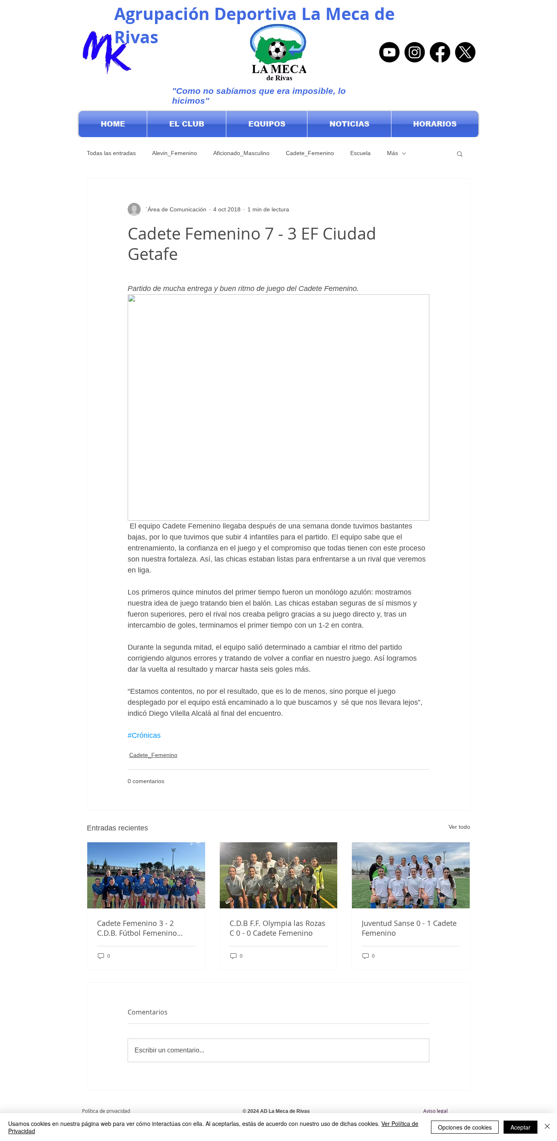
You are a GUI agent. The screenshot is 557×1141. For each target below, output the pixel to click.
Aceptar (520, 1127)
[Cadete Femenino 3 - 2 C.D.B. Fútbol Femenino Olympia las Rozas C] (146, 875)
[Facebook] (440, 52)
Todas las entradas (111, 153)
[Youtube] (389, 52)
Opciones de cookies (465, 1127)
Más (392, 153)
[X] (465, 52)
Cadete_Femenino (310, 153)
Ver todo (459, 827)
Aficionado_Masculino (241, 153)
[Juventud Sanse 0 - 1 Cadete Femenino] (411, 875)
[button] (186, 124)
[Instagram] (414, 52)
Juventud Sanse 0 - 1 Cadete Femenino (409, 928)
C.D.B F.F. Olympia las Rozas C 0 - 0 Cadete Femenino (277, 928)
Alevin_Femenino (174, 153)
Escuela (360, 153)
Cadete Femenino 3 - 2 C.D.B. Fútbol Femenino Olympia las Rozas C (137, 928)
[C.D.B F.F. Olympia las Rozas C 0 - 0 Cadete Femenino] (279, 875)
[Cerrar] (547, 1127)
